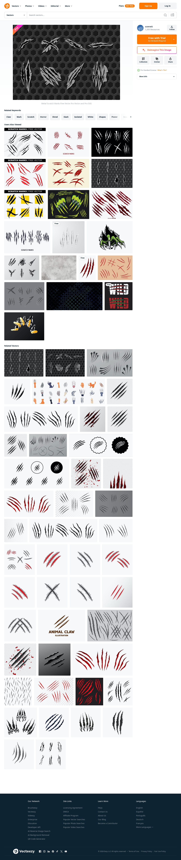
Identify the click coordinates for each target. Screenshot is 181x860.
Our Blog (102, 819)
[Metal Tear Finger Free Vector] (24, 326)
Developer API (34, 827)
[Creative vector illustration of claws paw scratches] (119, 296)
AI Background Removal (38, 835)
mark (19, 117)
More (67, 6)
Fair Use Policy (160, 851)
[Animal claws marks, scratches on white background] (17, 391)
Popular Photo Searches (74, 823)
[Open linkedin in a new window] (49, 851)
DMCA (66, 811)
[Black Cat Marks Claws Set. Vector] (51, 754)
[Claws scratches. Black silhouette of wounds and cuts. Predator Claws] (54, 722)
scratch (30, 117)
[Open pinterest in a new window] (53, 851)
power (114, 117)
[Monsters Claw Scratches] (68, 204)
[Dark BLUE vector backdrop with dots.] (74, 296)
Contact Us (103, 811)
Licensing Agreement (72, 807)
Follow (172, 29)
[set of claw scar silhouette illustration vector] (119, 691)
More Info (143, 76)
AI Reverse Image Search (39, 831)
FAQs (100, 807)
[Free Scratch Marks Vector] (68, 142)
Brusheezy (32, 807)
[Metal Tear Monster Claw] (110, 237)
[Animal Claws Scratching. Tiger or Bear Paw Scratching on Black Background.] (89, 691)
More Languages (143, 827)
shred (55, 117)
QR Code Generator (36, 839)
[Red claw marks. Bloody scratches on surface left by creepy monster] (103, 660)
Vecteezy (32, 811)
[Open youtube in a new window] (66, 851)
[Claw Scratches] (110, 625)
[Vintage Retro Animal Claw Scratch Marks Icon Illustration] (61, 625)
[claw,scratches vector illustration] (19, 559)
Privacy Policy (146, 851)
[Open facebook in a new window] (40, 851)
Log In (168, 6)
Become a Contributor (108, 823)
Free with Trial (157, 39)
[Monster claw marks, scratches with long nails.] (20, 722)
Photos (28, 6)
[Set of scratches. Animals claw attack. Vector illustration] (53, 691)
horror (43, 117)
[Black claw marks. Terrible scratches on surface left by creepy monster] (63, 530)
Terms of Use (134, 851)
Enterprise (32, 819)
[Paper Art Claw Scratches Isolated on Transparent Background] (68, 237)
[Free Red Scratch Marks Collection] (68, 173)
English (139, 807)
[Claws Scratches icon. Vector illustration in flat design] (19, 754)
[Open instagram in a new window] (44, 851)
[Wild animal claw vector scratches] (86, 722)
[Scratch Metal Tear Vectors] (21, 267)
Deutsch (139, 819)
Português (140, 815)
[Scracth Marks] (115, 267)
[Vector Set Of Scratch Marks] (112, 204)
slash (66, 117)
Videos (41, 6)
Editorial (55, 6)
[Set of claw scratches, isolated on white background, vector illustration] (18, 691)
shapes (102, 117)
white (90, 117)
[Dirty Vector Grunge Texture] (58, 267)
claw (8, 117)
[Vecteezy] (7, 6)
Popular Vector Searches (74, 819)
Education (32, 823)
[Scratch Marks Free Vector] (25, 142)
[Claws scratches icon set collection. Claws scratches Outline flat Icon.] (101, 445)
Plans (121, 6)
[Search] (165, 15)
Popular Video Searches (73, 827)
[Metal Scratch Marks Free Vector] (112, 173)
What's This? (162, 70)
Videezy (31, 815)
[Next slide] (128, 117)
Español (139, 811)
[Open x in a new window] (61, 851)
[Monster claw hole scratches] (87, 267)
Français (140, 823)
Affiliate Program (70, 815)
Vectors (15, 6)
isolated (78, 117)
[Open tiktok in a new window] (57, 851)
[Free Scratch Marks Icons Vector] (112, 142)
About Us (102, 815)
